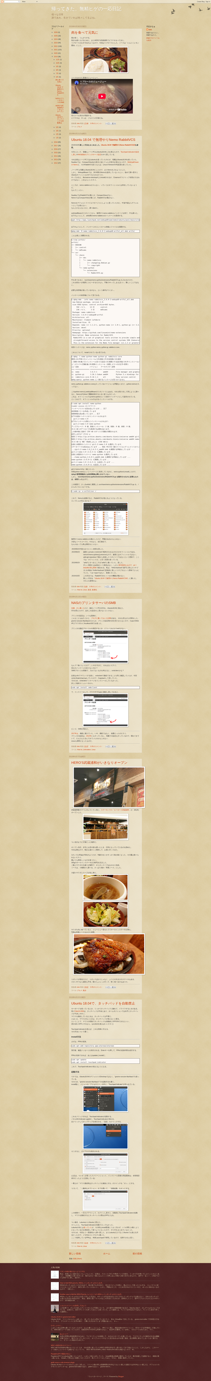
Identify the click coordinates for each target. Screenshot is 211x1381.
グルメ (79, 127)
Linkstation (87, 749)
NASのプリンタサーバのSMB (93, 603)
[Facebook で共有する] (113, 123)
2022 (56, 46)
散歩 (84, 990)
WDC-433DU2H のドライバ (61, 1345)
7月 (57, 73)
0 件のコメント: (96, 123)
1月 (57, 138)
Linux (85, 590)
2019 (56, 56)
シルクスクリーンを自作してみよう (73, 1305)
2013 (56, 159)
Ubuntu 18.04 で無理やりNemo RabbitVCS (103, 139)
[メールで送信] (107, 123)
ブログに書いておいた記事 (101, 618)
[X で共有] (111, 123)
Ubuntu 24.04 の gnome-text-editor (63, 1317)
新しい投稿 (75, 1253)
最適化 (94, 590)
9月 (57, 66)
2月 (57, 134)
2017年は (74, 733)
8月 (57, 70)
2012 (56, 163)
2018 (56, 142)
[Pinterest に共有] (115, 123)
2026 (56, 32)
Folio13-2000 (79, 1011)
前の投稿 (137, 1253)
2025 (56, 36)
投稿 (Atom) (77, 1259)
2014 (56, 156)
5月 (57, 127)
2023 (56, 43)
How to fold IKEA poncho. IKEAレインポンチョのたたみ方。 (82, 1283)
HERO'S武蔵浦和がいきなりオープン (99, 762)
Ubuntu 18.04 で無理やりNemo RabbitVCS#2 (118, 145)
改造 (89, 590)
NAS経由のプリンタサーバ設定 (89, 154)
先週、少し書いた (78, 608)
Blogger (121, 1376)
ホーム (106, 1253)
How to (79, 590)
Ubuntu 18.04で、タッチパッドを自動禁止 (103, 1003)
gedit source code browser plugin (63, 1362)
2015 (56, 152)
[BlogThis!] (109, 123)
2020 (56, 53)
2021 (56, 50)
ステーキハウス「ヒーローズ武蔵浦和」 (116, 810)
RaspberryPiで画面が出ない (61, 1354)
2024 (56, 39)
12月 (58, 59)
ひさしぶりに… (56, 1325)
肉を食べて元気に (84, 32)
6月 (57, 77)
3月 (57, 131)
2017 (56, 146)
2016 (56, 149)
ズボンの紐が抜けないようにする (72, 1271)
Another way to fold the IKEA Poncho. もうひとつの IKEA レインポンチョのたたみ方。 (91, 1294)
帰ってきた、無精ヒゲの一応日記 (86, 8)
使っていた (88, 1227)
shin (150, 30)
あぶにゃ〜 (64, 1334)
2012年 (88, 736)
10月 (58, 63)
